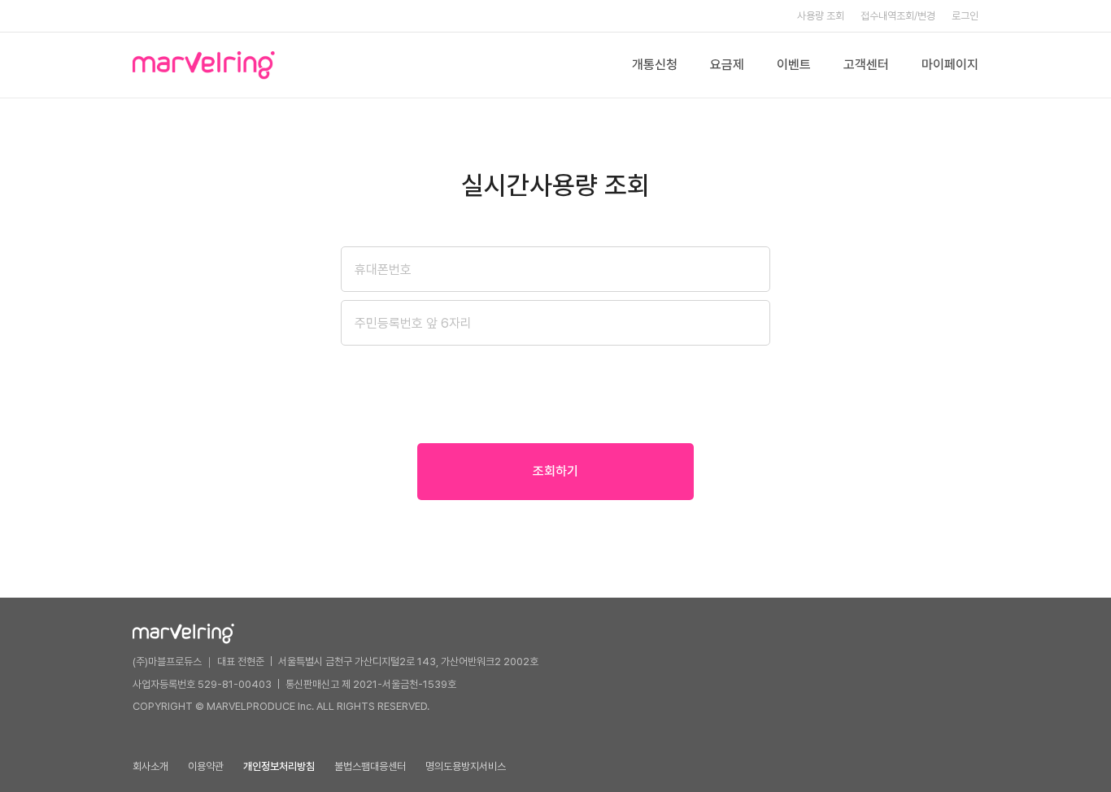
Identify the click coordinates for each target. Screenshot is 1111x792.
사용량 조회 (820, 16)
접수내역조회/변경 (897, 16)
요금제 (727, 64)
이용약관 (206, 766)
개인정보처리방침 (279, 766)
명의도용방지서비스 (465, 766)
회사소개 (150, 766)
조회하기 (555, 471)
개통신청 (654, 64)
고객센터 (866, 64)
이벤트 (794, 64)
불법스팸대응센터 (370, 766)
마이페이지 (949, 64)
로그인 (965, 16)
